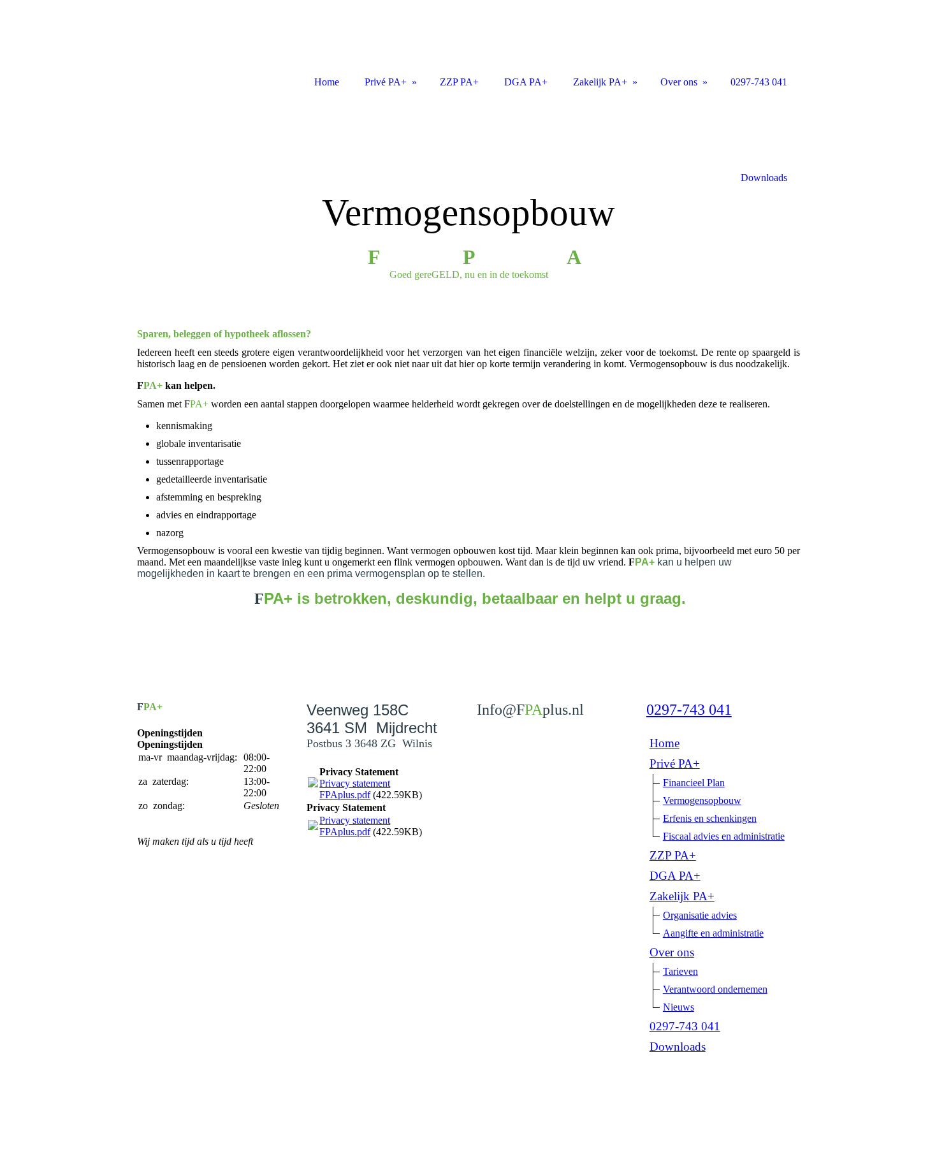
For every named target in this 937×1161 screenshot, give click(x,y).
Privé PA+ (675, 763)
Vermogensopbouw (702, 800)
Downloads (678, 1046)
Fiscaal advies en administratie (724, 836)
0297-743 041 (689, 709)
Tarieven (680, 971)
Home (664, 743)
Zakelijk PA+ (682, 896)
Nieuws (678, 1007)
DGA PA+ (675, 875)
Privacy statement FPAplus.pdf (354, 789)
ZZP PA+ (673, 855)
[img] (468, 196)
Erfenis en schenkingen (710, 818)
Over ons (672, 952)
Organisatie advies (700, 915)
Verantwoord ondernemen (715, 989)
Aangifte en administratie (713, 933)
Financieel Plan (694, 782)
